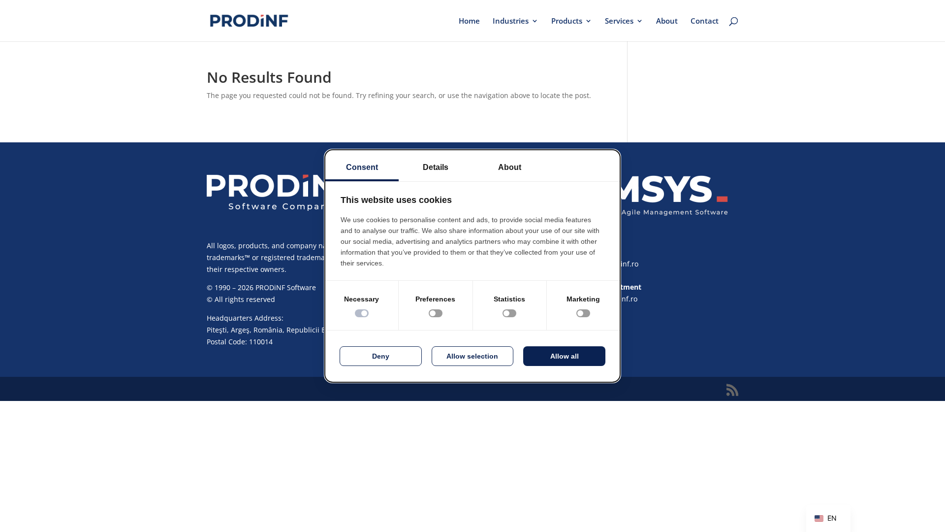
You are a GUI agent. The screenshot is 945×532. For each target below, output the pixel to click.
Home (469, 21)
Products (566, 21)
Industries (511, 21)
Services (619, 21)
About (667, 21)
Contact (705, 21)
